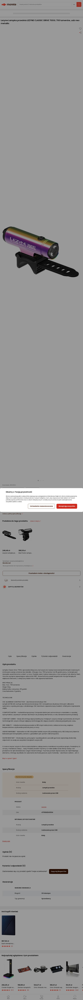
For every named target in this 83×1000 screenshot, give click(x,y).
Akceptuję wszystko (67, 506)
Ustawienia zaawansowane (41, 506)
